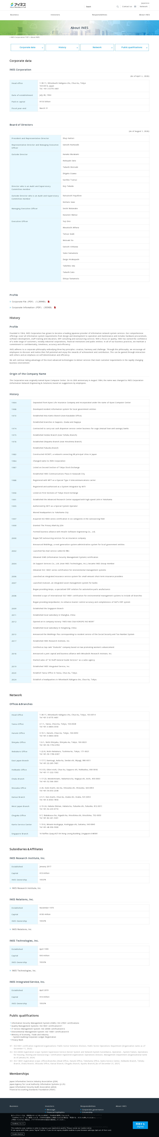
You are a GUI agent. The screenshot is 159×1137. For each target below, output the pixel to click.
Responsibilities (88, 1106)
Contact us (127, 6)
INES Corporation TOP (20, 37)
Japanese (145, 3)
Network (143, 6)
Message (51, 1109)
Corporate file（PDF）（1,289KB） (29, 301)
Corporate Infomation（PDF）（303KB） (32, 307)
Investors (49, 1106)
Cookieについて (18, 1123)
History (62, 47)
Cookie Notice (17, 1134)
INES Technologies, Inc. (24, 970)
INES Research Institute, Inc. (26, 888)
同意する (140, 1125)
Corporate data (28, 47)
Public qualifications (132, 47)
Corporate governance (93, 1109)
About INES (121, 1106)
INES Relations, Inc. (22, 929)
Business (14, 1106)
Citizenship (87, 1112)
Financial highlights (56, 1112)
